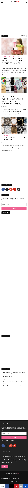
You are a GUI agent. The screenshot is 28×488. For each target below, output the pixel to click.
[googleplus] (11, 189)
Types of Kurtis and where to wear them (11, 379)
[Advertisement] (14, 19)
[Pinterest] (14, 189)
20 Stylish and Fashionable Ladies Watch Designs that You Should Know (12, 100)
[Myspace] (18, 189)
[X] (11, 486)
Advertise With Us (5, 476)
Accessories (23, 35)
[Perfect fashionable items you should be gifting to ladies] (14, 46)
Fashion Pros (14, 56)
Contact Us (13, 476)
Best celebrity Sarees (7, 376)
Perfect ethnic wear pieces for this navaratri (12, 385)
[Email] (21, 486)
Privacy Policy (16, 478)
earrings (9, 56)
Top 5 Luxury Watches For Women (13, 138)
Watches (20, 56)
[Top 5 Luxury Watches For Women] (14, 125)
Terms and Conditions (6, 478)
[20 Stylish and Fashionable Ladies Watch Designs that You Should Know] (14, 85)
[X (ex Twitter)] (7, 189)
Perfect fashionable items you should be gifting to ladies (12, 61)
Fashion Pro (19, 473)
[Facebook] (3, 189)
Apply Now (5, 466)
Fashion (14, 2)
